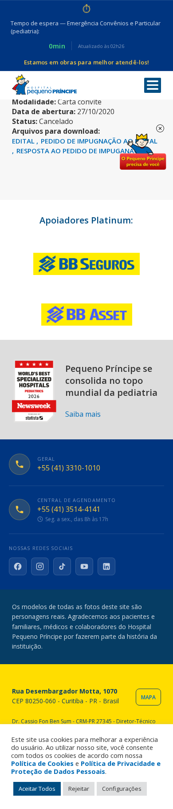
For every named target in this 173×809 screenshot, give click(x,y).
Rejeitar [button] (78, 789)
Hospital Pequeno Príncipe (44, 84)
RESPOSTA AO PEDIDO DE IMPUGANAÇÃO (82, 150)
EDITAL (24, 140)
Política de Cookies (42, 763)
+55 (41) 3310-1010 (68, 468)
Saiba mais (83, 414)
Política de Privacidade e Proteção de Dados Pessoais (86, 767)
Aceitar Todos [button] (37, 789)
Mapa (148, 697)
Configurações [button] (122, 789)
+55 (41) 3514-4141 (68, 509)
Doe (143, 152)
